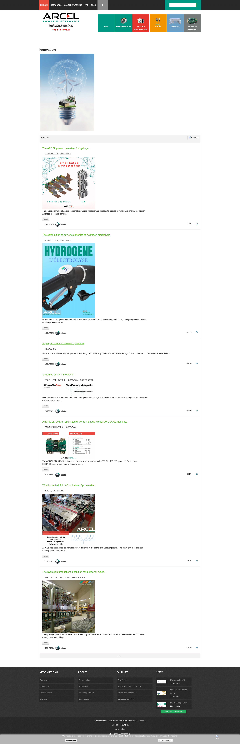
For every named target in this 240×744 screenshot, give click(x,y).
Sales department (73, 5)
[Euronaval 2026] (163, 682)
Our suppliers (85, 699)
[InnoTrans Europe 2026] (163, 693)
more (46, 219)
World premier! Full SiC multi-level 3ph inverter (68, 485)
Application (59, 380)
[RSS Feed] (194, 137)
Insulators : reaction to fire (129, 686)
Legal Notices (46, 693)
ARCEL (48, 380)
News (159, 672)
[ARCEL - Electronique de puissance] (61, 21)
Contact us (56, 5)
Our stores (44, 680)
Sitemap (43, 699)
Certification (123, 680)
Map (86, 5)
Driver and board (54, 427)
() (196, 224)
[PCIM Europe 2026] (163, 704)
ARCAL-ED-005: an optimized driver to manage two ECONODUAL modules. (84, 421)
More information (165, 741)
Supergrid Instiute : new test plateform (63, 343)
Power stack (51, 154)
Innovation (65, 154)
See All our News (173, 712)
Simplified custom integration (58, 374)
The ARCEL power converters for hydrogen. (66, 148)
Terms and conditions (127, 693)
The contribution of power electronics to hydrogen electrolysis (76, 235)
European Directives (127, 699)
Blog (93, 5)
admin (63, 224)
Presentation (84, 680)
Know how (83, 686)
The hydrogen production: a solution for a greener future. (73, 572)
